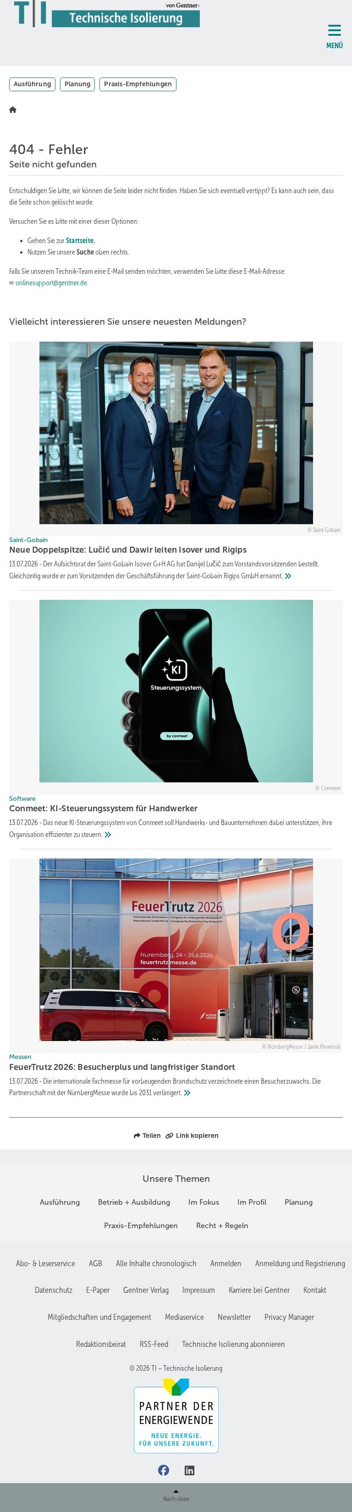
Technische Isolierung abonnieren (233, 1344)
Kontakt (314, 1290)
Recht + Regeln (222, 1226)
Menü (334, 46)
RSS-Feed (154, 1344)
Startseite (80, 240)
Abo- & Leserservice (45, 1263)
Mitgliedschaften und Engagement (99, 1317)
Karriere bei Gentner (259, 1290)
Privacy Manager (289, 1317)
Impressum (198, 1290)
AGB (95, 1263)
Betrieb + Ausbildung (134, 1202)
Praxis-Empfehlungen (138, 84)
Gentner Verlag (146, 1290)
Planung (77, 84)
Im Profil (251, 1202)
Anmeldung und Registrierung (300, 1263)
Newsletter (234, 1317)
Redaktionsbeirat (101, 1344)
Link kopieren (197, 1135)
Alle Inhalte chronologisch (156, 1263)
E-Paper (98, 1290)
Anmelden (226, 1263)
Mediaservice (184, 1317)
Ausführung (32, 84)
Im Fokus (203, 1202)
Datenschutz (53, 1290)
